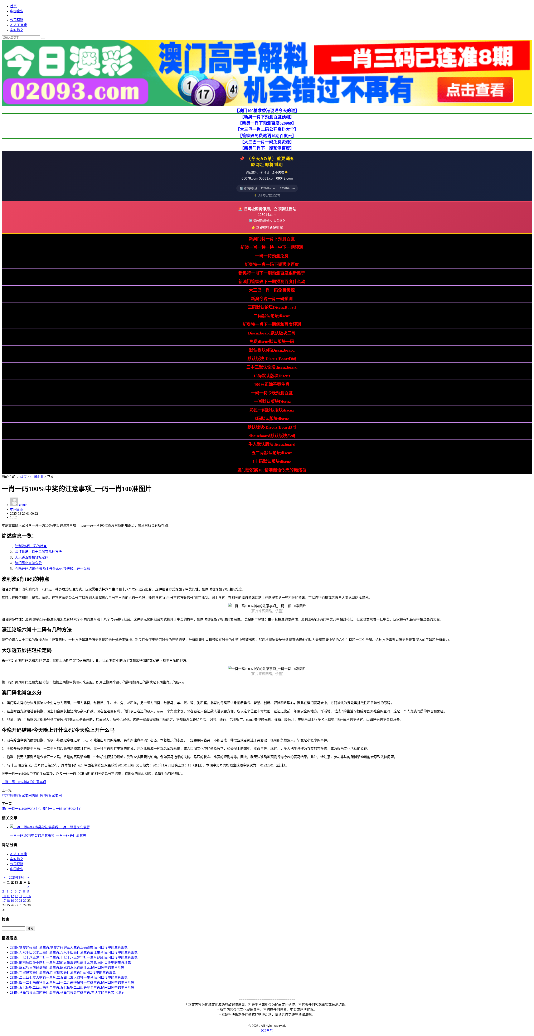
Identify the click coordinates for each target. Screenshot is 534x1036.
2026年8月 (16, 877)
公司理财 (16, 20)
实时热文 (16, 30)
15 (24, 896)
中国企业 (16, 11)
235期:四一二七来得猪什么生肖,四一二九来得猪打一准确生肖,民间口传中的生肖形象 (72, 982)
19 (12, 900)
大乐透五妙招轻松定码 (31, 557)
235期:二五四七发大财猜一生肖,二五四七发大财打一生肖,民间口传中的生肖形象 (69, 977)
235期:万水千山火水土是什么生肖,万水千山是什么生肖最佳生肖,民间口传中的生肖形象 (74, 952)
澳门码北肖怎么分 (28, 563)
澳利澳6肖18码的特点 (31, 546)
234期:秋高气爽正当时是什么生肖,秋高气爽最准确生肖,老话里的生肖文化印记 (67, 992)
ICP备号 (267, 1030)
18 (8, 900)
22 (24, 900)
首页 (13, 6)
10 (4, 896)
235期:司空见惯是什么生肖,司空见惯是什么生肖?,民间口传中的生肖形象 (63, 972)
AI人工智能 (18, 25)
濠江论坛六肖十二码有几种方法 (38, 551)
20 (16, 900)
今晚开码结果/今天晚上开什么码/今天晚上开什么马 (52, 568)
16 (29, 896)
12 (12, 896)
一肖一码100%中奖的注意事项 (24, 782)
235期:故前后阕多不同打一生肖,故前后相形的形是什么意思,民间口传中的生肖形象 (70, 962)
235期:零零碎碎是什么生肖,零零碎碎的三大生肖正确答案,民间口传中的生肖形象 (69, 947)
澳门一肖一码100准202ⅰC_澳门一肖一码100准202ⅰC (41, 809)
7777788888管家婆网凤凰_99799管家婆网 (32, 795)
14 (20, 896)
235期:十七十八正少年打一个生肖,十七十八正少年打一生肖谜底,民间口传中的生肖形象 (74, 957)
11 (8, 896)
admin (23, 505)
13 (16, 896)
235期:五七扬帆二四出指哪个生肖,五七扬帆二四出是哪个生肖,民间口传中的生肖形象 (72, 987)
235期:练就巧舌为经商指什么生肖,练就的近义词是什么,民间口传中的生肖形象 (67, 967)
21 (20, 900)
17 (4, 900)
